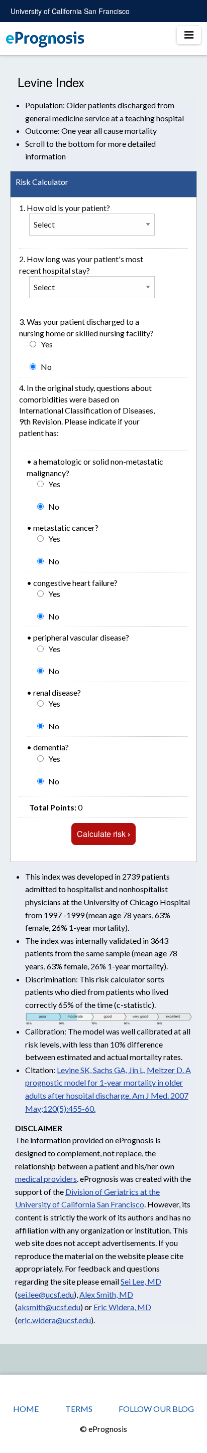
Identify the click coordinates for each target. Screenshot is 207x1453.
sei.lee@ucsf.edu (46, 1294)
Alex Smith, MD (106, 1294)
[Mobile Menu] (188, 35)
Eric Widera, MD (122, 1307)
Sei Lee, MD (141, 1281)
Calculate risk (103, 834)
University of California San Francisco (70, 11)
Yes (47, 344)
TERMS (78, 1408)
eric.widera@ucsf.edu (54, 1320)
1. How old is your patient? (64, 208)
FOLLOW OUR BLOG (156, 1408)
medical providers (46, 1178)
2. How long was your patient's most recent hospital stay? (81, 264)
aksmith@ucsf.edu (49, 1307)
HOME (26, 1408)
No (46, 366)
